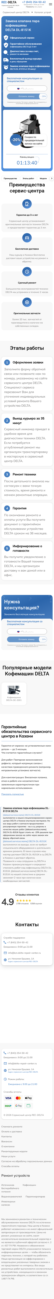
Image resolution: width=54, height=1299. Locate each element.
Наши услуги (8, 1156)
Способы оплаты (10, 1166)
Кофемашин (29, 1185)
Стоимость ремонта (11, 1126)
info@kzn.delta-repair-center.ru (24, 952)
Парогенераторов (35, 1196)
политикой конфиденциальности (27, 103)
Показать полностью (12, 794)
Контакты (6, 1136)
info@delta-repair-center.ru (22, 1063)
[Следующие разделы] (52, 178)
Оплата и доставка (11, 1131)
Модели (43, 178)
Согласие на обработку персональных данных (26, 1161)
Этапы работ (28, 178)
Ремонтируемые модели (14, 1151)
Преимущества (10, 178)
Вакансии (6, 1141)
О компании (8, 1146)
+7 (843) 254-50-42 (34, 2)
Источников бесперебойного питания (10, 1188)
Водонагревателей (11, 1196)
